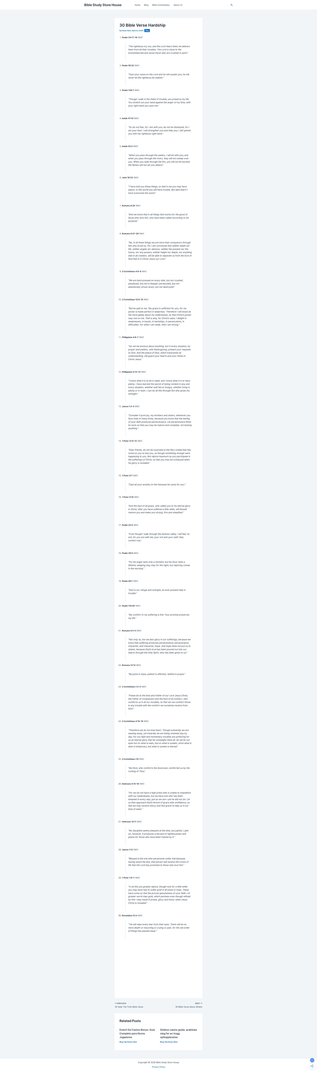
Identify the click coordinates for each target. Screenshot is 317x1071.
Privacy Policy (158, 1067)
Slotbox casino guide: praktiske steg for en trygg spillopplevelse (178, 1033)
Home (137, 5)
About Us (178, 5)
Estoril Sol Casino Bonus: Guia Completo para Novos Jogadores (137, 1033)
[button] (232, 5)
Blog (146, 5)
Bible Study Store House (102, 5)
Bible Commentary (161, 5)
